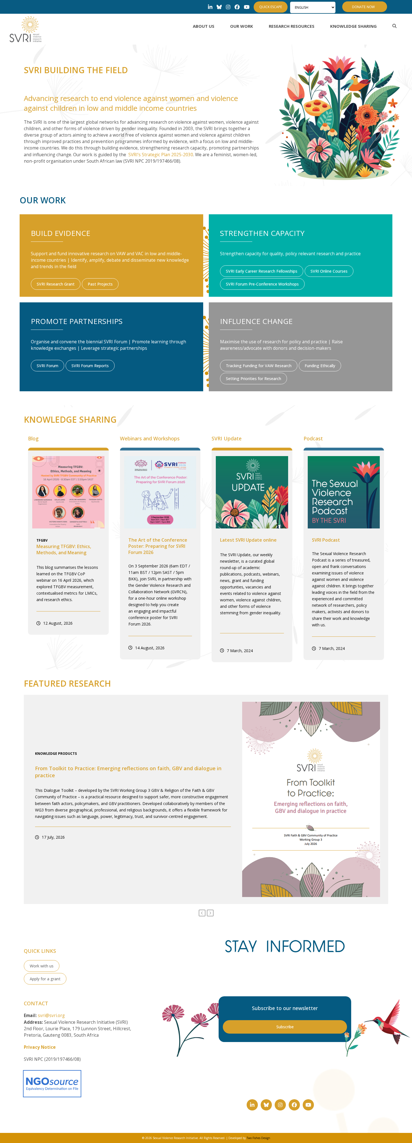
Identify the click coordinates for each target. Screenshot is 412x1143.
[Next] (210, 913)
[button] (394, 26)
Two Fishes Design (258, 1138)
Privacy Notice (40, 1047)
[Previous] (202, 913)
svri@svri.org (51, 1015)
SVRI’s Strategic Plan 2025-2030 (160, 155)
